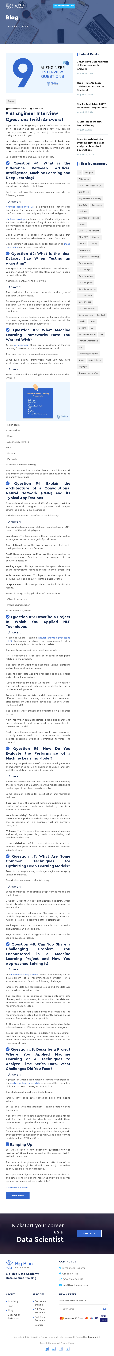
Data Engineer (86, 283)
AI (80, 173)
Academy (13, 1301)
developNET (93, 1337)
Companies (84, 250)
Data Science (85, 296)
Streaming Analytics (88, 354)
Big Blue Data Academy (90, 198)
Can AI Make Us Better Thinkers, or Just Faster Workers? (90, 86)
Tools (81, 360)
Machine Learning (87, 334)
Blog (10, 1310)
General (82, 328)
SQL (81, 347)
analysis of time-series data (25, 1083)
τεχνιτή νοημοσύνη (89, 373)
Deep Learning (86, 315)
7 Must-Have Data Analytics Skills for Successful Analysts (92, 65)
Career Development (89, 231)
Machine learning (15, 219)
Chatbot (96, 237)
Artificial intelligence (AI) (20, 207)
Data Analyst (85, 270)
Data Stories (85, 302)
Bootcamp (97, 205)
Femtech (101, 315)
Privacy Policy (67, 1343)
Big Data (83, 205)
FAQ (10, 1306)
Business (83, 211)
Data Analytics (86, 276)
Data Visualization (87, 308)
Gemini (82, 321)
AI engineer (21, 345)
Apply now (89, 1233)
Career (11, 101)
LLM (92, 328)
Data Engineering (87, 289)
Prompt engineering (88, 341)
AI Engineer (84, 179)
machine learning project (24, 974)
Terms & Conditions (49, 1343)
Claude (82, 244)
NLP (101, 334)
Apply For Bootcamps (64, 6)
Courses (39, 1325)
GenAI (92, 321)
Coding (93, 244)
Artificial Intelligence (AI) (90, 186)
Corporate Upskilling (89, 257)
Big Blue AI (84, 192)
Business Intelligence (89, 218)
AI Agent (89, 173)
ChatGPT (83, 237)
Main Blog (18, 1195)
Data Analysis (85, 263)
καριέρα (83, 367)
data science (94, 360)
